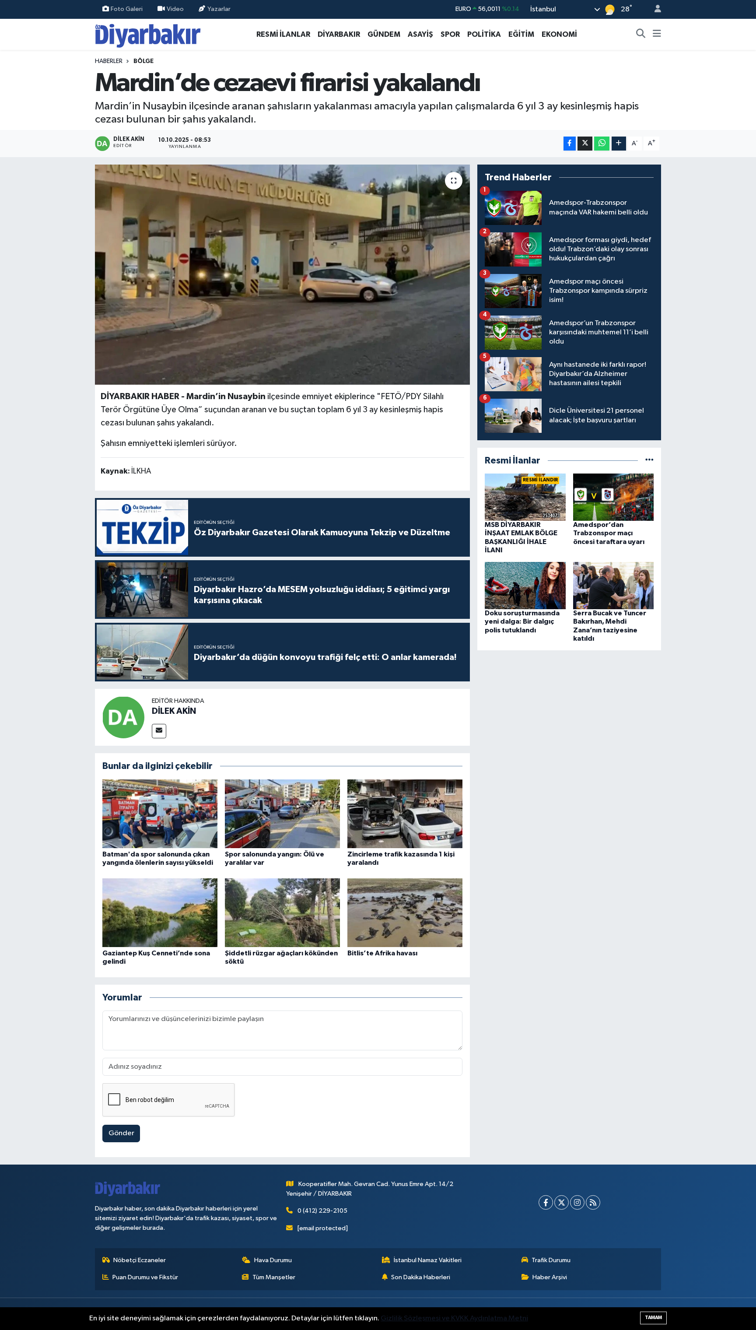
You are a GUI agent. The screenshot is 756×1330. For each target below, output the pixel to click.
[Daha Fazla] (619, 144)
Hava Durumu (273, 1260)
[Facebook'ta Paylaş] (570, 144)
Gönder (121, 1133)
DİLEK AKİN (174, 711)
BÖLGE (143, 61)
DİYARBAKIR (339, 34)
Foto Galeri (127, 9)
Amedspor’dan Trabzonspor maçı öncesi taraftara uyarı (608, 533)
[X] (561, 1202)
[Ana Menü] (657, 34)
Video (175, 9)
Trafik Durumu (551, 1260)
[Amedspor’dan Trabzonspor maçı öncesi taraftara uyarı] (613, 497)
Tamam (653, 1317)
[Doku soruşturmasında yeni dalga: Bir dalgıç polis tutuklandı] (525, 585)
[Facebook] (546, 1202)
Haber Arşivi (549, 1277)
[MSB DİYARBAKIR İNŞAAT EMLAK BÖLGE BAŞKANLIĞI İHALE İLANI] (525, 497)
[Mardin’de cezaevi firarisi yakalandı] (282, 274)
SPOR (450, 34)
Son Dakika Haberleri (420, 1277)
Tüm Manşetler (273, 1277)
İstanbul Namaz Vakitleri (428, 1260)
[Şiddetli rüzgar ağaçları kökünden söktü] (282, 912)
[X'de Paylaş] (585, 144)
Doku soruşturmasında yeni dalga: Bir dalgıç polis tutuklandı (522, 621)
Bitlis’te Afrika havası (382, 953)
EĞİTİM (521, 34)
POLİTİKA (484, 34)
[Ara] (641, 34)
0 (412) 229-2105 (322, 1210)
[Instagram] (577, 1202)
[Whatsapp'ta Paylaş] (601, 144)
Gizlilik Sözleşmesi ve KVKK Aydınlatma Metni (454, 1318)
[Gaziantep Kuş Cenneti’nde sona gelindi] (159, 912)
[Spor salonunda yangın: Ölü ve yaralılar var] (282, 814)
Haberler (108, 61)
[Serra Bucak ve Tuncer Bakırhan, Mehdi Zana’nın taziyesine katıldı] (613, 585)
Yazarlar (219, 9)
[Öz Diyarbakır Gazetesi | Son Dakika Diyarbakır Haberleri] (148, 34)
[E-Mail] (159, 731)
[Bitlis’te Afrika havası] (404, 912)
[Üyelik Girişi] (654, 9)
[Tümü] (649, 460)
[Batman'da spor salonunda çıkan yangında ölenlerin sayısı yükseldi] (159, 814)
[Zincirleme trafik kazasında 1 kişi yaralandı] (404, 814)
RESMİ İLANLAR (283, 34)
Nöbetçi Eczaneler (139, 1260)
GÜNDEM (384, 34)
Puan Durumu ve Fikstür (145, 1277)
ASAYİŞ (420, 34)
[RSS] (593, 1202)
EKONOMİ (559, 34)
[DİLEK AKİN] (123, 717)
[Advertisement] (569, 719)
